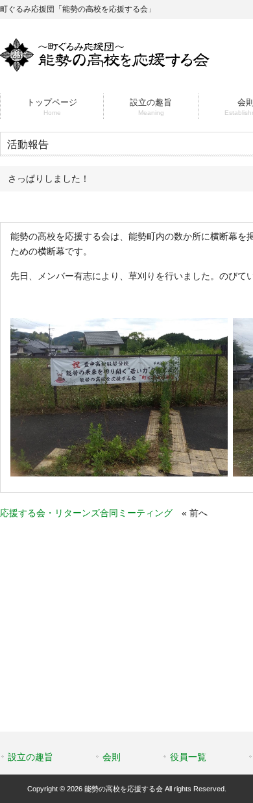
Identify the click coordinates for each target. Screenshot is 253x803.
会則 (111, 757)
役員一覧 (188, 757)
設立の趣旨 (30, 757)
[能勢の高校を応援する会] (105, 66)
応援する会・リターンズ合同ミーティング (86, 513)
